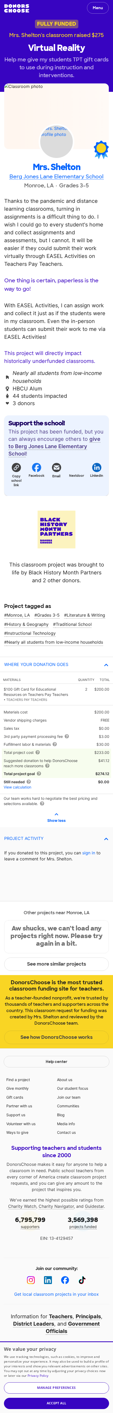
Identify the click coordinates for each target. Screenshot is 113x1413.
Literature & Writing (86, 615)
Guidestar (94, 1206)
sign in (88, 852)
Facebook (36, 476)
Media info (66, 1123)
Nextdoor (76, 476)
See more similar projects (56, 964)
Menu (98, 8)
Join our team (68, 1097)
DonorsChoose (16, 8)
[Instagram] (30, 1280)
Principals (88, 1316)
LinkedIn (96, 476)
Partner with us (19, 1106)
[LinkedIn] (47, 1280)
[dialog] (56, 1377)
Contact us (66, 1132)
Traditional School (74, 624)
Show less (56, 820)
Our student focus (72, 1088)
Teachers (61, 1316)
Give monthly (17, 1088)
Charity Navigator (56, 1206)
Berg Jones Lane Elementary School (56, 176)
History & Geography (28, 624)
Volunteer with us (20, 1123)
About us (64, 1079)
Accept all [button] (56, 1403)
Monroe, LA (18, 615)
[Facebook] (65, 1280)
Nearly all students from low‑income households (55, 642)
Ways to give (17, 1132)
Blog (61, 1115)
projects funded (83, 1222)
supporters (30, 1222)
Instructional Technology (31, 633)
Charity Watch (22, 1206)
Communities (68, 1106)
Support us (15, 1115)
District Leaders (33, 1324)
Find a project (18, 1079)
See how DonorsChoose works (56, 1037)
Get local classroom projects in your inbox (56, 1294)
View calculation (17, 787)
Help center (56, 1061)
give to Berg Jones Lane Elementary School (54, 446)
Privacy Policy (38, 1375)
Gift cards (14, 1097)
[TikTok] (82, 1280)
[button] (16, 474)
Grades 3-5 (48, 615)
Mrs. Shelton (56, 167)
